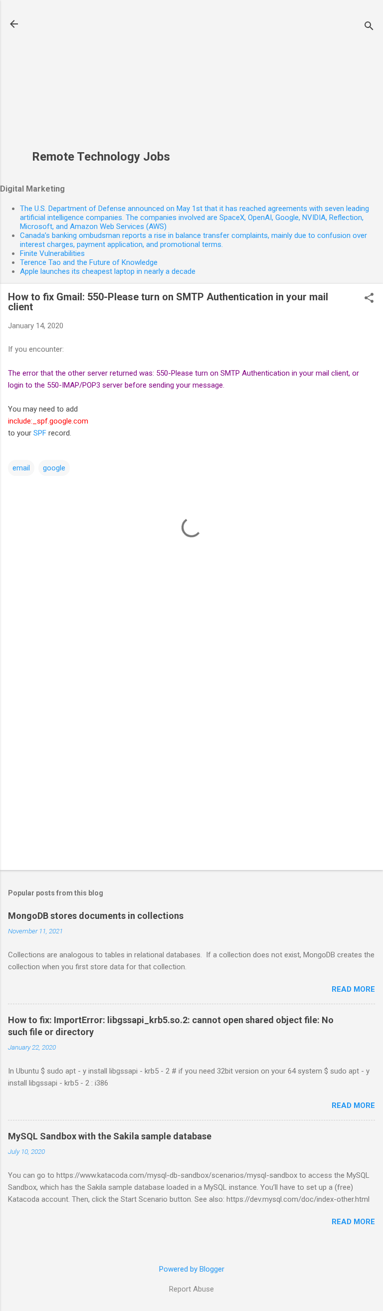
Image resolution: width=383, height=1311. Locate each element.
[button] (369, 299)
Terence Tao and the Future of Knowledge (89, 262)
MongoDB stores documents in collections (96, 915)
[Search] (369, 27)
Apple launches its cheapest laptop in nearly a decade (107, 271)
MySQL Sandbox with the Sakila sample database (109, 1136)
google (54, 467)
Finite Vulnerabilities (52, 253)
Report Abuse (191, 1289)
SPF (39, 433)
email (21, 467)
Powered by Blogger (191, 1269)
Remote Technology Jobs (101, 157)
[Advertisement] (101, 80)
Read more (353, 989)
